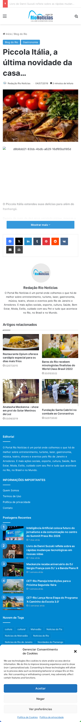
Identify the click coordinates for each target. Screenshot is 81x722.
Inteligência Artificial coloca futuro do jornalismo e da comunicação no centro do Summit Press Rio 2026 (51, 531)
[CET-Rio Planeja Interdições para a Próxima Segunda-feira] (13, 586)
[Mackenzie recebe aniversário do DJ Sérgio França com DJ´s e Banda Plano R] (13, 569)
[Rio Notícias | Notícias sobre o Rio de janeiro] (40, 16)
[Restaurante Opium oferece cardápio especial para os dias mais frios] (21, 342)
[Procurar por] (76, 17)
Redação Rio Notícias (19, 83)
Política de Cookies (27, 717)
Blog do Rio (20, 33)
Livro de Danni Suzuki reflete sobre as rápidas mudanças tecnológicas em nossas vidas (50, 550)
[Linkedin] (28, 241)
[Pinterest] (46, 241)
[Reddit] (55, 241)
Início (8, 33)
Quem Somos (11, 490)
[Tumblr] (37, 241)
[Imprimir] (19, 249)
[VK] (64, 241)
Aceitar (40, 688)
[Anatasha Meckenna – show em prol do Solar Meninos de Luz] (21, 391)
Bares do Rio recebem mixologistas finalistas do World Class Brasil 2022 (58, 365)
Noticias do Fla (54, 629)
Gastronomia (30, 42)
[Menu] (5, 17)
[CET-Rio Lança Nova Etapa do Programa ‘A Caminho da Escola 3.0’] (13, 603)
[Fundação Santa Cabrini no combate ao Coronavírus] (60, 392)
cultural (21, 629)
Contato (8, 507)
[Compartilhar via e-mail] (10, 249)
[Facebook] (10, 241)
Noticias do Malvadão (16, 635)
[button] (75, 651)
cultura (8, 629)
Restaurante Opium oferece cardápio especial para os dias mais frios (20, 357)
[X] (19, 241)
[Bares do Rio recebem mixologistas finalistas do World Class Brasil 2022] (60, 346)
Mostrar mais (40, 224)
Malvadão (36, 629)
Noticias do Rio (41, 635)
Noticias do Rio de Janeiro (18, 642)
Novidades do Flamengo (50, 642)
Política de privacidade (52, 717)
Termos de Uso (12, 496)
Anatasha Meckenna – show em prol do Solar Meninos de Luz (21, 410)
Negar (40, 699)
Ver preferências (40, 709)
